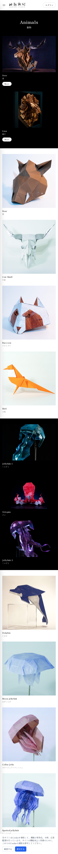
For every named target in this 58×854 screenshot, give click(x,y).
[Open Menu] (4, 5)
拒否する (8, 849)
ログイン (49, 5)
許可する (21, 849)
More (7, 84)
